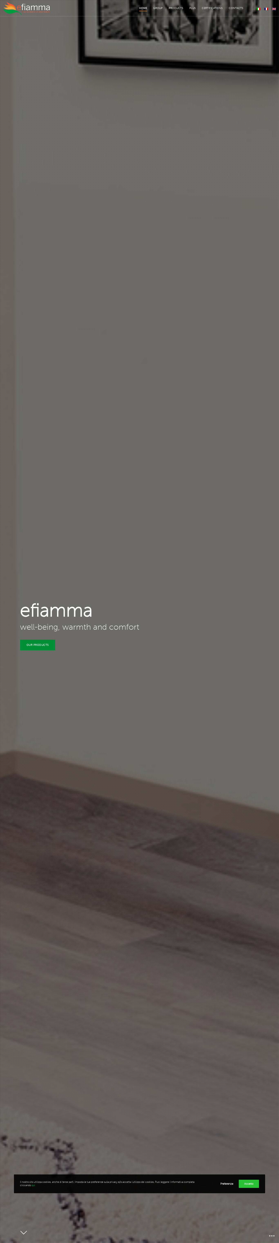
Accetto (248, 1183)
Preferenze (226, 1183)
